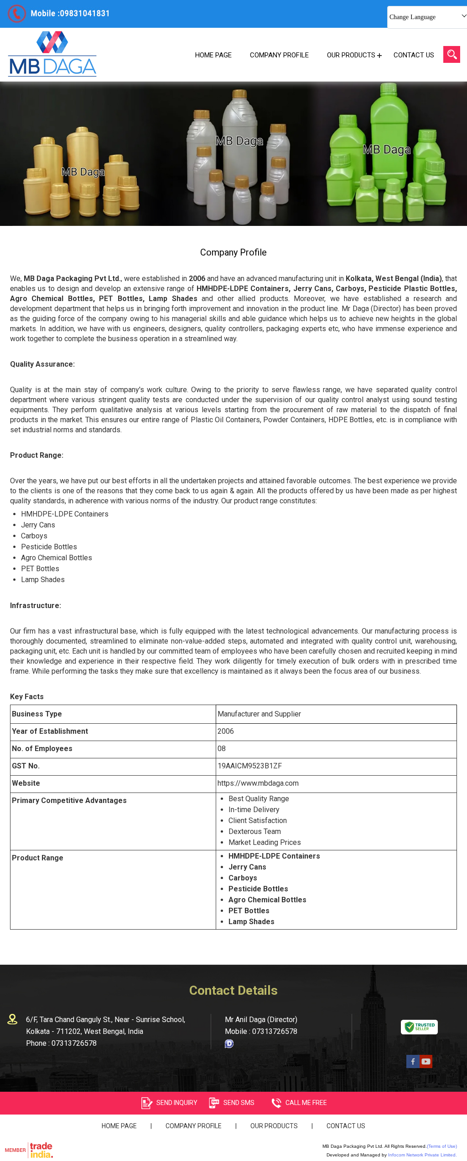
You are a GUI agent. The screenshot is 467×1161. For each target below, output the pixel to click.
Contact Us (414, 55)
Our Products (351, 55)
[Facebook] (413, 1065)
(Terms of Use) (442, 1146)
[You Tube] (426, 1065)
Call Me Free (306, 1102)
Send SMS (238, 1102)
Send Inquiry (176, 1102)
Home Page (213, 55)
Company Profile (279, 55)
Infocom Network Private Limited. (422, 1154)
